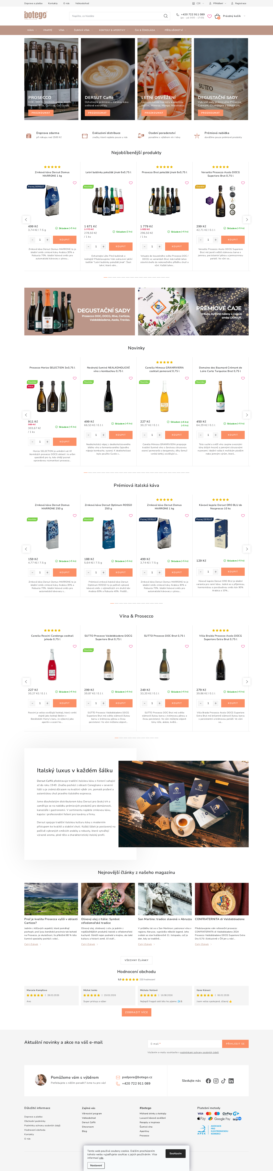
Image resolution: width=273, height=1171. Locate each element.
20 (174, 472)
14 (167, 277)
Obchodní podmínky (35, 1121)
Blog (84, 1131)
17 (161, 472)
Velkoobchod (82, 3)
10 (150, 277)
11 (154, 277)
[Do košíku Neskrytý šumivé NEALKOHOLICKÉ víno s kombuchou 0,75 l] (121, 435)
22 (183, 472)
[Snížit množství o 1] (32, 240)
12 (159, 277)
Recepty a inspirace (150, 1122)
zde (101, 1158)
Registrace (240, 3)
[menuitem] (32, 30)
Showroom (88, 1126)
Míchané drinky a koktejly (153, 1113)
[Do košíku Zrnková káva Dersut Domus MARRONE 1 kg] (64, 240)
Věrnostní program (92, 1113)
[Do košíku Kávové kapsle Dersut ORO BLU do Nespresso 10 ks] (233, 572)
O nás (66, 3)
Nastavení (96, 1165)
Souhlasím (176, 1153)
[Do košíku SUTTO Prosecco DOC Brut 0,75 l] (177, 703)
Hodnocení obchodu (136, 971)
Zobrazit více (136, 1012)
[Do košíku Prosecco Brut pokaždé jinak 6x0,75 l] (177, 246)
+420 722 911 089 (192, 14)
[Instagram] (215, 1080)
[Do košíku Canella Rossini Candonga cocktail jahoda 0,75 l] (64, 703)
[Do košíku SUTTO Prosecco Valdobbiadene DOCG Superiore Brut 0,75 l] (121, 703)
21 (178, 472)
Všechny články (137, 960)
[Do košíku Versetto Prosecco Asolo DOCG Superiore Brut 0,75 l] (233, 240)
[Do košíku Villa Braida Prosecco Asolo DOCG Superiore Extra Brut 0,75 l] (233, 703)
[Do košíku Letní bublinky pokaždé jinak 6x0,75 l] (121, 246)
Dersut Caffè (88, 1122)
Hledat (165, 16)
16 (156, 472)
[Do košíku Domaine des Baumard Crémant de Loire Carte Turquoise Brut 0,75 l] (233, 435)
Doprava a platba (33, 3)
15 (152, 472)
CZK (198, 3)
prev (26, 219)
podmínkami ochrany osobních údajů (199, 1052)
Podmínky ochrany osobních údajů (42, 1125)
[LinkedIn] (231, 1080)
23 (187, 472)
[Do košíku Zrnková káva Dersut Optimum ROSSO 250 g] (121, 572)
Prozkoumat (41, 112)
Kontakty (53, 3)
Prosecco (144, 1135)
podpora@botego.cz (137, 1077)
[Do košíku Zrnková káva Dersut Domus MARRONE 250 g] (64, 572)
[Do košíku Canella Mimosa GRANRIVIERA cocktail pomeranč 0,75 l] (177, 435)
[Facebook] (208, 1080)
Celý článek (31, 944)
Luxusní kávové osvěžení (153, 1117)
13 (163, 277)
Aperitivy (144, 1131)
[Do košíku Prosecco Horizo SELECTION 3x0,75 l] (64, 442)
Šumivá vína (146, 1126)
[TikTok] (223, 1080)
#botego (145, 1108)
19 (170, 472)
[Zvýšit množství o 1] (47, 240)
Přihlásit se (235, 1043)
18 (165, 472)
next (247, 219)
